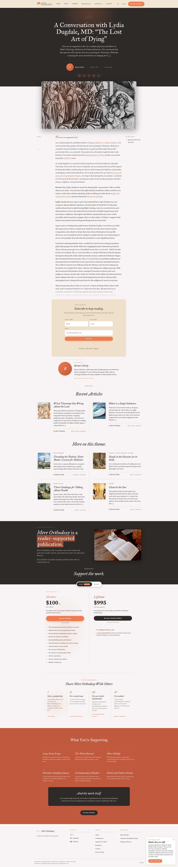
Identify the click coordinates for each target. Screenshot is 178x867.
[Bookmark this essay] (84, 76)
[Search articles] (118, 4)
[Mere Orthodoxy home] (44, 4)
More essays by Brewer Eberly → (84, 378)
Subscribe (89, 339)
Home (58, 3)
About (66, 3)
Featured (89, 17)
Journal (75, 3)
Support (98, 4)
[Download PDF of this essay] (89, 76)
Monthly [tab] (96, 584)
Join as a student (120, 716)
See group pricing (76, 716)
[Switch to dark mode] (98, 76)
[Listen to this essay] (79, 76)
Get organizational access (98, 715)
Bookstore (98, 845)
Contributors (99, 838)
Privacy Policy (99, 852)
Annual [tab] (84, 584)
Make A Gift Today (155, 861)
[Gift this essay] (94, 76)
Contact (109, 3)
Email (67, 328)
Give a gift (51, 716)
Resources (86, 4)
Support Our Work (101, 842)
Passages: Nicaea (125, 842)
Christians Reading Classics (129, 838)
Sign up (142, 862)
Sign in (124, 4)
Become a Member (136, 4)
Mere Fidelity (124, 835)
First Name (69, 319)
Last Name (93, 319)
